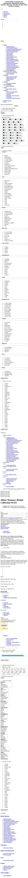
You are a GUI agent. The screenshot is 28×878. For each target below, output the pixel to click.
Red (6, 412)
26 (22, 127)
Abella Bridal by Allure (11, 448)
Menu (2, 41)
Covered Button (8, 232)
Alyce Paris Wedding (11, 459)
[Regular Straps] (4, 754)
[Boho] (4, 691)
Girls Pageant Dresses (10, 165)
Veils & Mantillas (10, 461)
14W (22, 130)
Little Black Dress (9, 186)
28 (5, 130)
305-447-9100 (4, 591)
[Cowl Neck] (4, 734)
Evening (7, 163)
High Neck (7, 325)
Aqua (6, 390)
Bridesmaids (7, 157)
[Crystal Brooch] (4, 719)
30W (12, 138)
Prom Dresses (8, 170)
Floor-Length (8, 309)
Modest (6, 190)
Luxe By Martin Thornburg (12, 452)
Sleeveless (7, 365)
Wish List (5, 11)
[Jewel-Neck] (4, 738)
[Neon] (2, 711)
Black (6, 422)
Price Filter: (5, 109)
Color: (2, 515)
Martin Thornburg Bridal (12, 450)
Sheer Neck (7, 336)
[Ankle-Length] (4, 728)
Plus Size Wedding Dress (12, 443)
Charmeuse (7, 281)
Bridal (6, 155)
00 (11, 119)
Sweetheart (7, 339)
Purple (6, 399)
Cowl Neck (7, 322)
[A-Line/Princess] (4, 740)
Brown (6, 421)
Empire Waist (8, 348)
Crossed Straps (8, 233)
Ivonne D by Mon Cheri (11, 469)
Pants (6, 192)
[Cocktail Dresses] (6, 687)
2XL (16, 143)
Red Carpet (7, 173)
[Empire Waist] (4, 742)
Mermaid (7, 350)
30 (11, 130)
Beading (7, 260)
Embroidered (8, 264)
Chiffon (6, 282)
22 (11, 127)
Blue (6, 396)
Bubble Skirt (8, 211)
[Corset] (5, 699)
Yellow (6, 383)
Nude (6, 418)
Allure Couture (9, 444)
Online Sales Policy (5, 527)
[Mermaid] (4, 743)
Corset (6, 215)
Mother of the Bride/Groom (11, 168)
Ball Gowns (7, 180)
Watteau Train (8, 316)
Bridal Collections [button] (7, 435)
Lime (6, 389)
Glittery (6, 247)
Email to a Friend (4, 528)
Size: (2, 512)
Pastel (6, 252)
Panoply (8, 482)
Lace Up (7, 235)
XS (12, 140)
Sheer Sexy (7, 196)
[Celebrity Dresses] (5, 697)
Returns (5, 596)
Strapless (7, 338)
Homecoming (8, 167)
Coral (6, 415)
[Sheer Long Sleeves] (5, 751)
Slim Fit (6, 351)
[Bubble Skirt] (5, 696)
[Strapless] (4, 757)
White (6, 426)
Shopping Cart (6, 14)
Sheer (6, 237)
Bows (6, 261)
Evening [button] (5, 475)
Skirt (6, 199)
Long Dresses (8, 189)
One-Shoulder (8, 331)
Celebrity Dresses (9, 212)
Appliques (7, 259)
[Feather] (3, 724)
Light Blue (7, 393)
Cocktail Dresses (8, 160)
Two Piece (7, 205)
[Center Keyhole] (5, 698)
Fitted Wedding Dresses (11, 439)
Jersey (6, 285)
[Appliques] (4, 715)
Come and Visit (6, 607)
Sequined (7, 292)
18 (22, 124)
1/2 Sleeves (7, 358)
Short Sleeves (8, 363)
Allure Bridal (9, 445)
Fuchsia (6, 408)
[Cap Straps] (4, 753)
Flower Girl (7, 164)
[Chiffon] (3, 723)
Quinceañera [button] (6, 462)
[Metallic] (2, 710)
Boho (6, 182)
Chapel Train (8, 306)
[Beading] (4, 716)
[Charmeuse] (3, 721)
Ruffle (6, 272)
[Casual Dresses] (6, 685)
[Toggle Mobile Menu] (1, 630)
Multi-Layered (8, 218)
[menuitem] (15, 11)
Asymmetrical (8, 304)
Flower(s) (7, 267)
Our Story (5, 602)
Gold (6, 419)
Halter (6, 323)
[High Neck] (4, 737)
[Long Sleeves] (5, 749)
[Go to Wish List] (2, 8)
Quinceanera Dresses (11, 465)
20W (19, 132)
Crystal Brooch (8, 263)
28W (6, 138)
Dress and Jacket (8, 183)
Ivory (6, 416)
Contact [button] (5, 635)
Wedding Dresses (10, 437)
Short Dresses (8, 197)
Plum (6, 411)
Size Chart (3, 525)
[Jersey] (3, 725)
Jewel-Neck (7, 326)
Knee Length (8, 310)
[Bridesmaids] (6, 684)
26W (19, 135)
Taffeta (6, 295)
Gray (6, 423)
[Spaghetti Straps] (4, 756)
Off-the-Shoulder (9, 329)
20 (5, 127)
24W (12, 135)
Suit (6, 200)
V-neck (6, 341)
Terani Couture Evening (11, 478)
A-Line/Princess (8, 347)
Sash (6, 273)
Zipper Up (7, 239)
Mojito (6, 385)
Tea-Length (7, 314)
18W (12, 132)
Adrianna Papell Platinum (12, 454)
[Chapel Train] (4, 730)
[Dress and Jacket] (4, 692)
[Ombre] (2, 712)
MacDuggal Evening (11, 479)
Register (5, 15)
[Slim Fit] (4, 744)
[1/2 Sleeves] (5, 747)
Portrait (6, 332)
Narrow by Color (7, 381)
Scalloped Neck (8, 334)
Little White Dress (9, 187)
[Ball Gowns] (4, 689)
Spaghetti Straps (8, 374)
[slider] (25, 656)
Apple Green (8, 386)
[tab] (15, 448)
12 (5, 124)
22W (6, 135)
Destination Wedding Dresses (13, 441)
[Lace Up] (4, 705)
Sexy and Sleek (8, 195)
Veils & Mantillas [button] (7, 483)
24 (16, 127)
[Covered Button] (4, 702)
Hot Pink (7, 406)
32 (16, 130)
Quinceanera (8, 171)
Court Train (7, 307)
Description (6, 531)
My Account (6, 13)
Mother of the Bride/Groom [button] (9, 466)
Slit (5, 225)
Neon (6, 249)
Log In (5, 16)
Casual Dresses (8, 158)
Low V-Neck (8, 328)
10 (20, 122)
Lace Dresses (8, 185)
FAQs (4, 605)
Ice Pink (7, 403)
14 (11, 124)
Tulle (6, 296)
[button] (5, 45)
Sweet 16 (7, 174)
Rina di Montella (10, 470)
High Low (7, 217)
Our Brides (5, 606)
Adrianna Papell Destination (12, 458)
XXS (6, 140)
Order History (6, 614)
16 (16, 124)
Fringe (6, 269)
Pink (6, 405)
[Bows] (4, 717)
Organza (7, 289)
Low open (7, 236)
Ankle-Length (8, 303)
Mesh (6, 288)
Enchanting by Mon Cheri (12, 457)
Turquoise (7, 392)
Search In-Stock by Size (8, 115)
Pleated (6, 221)
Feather (6, 266)
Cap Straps (7, 371)
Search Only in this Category (8, 108)
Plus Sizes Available (9, 222)
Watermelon (7, 409)
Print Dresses (8, 193)
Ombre (6, 251)
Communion (8, 161)
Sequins (6, 274)
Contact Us (6, 595)
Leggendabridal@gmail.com (7, 621)
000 (6, 119)
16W (6, 132)
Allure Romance (10, 447)
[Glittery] (2, 709)
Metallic (7, 248)
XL (10, 143)
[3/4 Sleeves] (5, 748)
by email (16, 517)
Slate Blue (7, 395)
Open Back (7, 220)
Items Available (6, 532)
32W (19, 138)
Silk (6, 294)
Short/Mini (7, 311)
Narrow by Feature (7, 150)
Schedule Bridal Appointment (10, 597)
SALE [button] (4, 471)
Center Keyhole (8, 214)
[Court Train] (4, 731)
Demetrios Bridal (10, 453)
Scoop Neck (7, 335)
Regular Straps (8, 372)
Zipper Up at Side (9, 240)
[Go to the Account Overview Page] (1, 9)
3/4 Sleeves (7, 359)
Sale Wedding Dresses (11, 474)
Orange (6, 413)
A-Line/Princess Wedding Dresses (14, 440)
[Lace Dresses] (4, 693)
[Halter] (4, 735)
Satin (6, 291)
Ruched (6, 224)
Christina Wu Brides (11, 456)
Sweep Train (8, 313)
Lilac (6, 401)
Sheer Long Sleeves (9, 362)
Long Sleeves (8, 360)
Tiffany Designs (10, 481)
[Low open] (4, 706)
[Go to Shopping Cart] (1, 8)
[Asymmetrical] (4, 729)
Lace (6, 270)
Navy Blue (7, 398)
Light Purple (8, 402)
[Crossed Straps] (4, 703)
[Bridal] (6, 683)
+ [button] (4, 436)
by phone (11, 517)
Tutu (6, 203)
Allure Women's (10, 449)
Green (6, 388)
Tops (6, 202)
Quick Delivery (22, 507)
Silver (6, 425)
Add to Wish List (4, 524)
